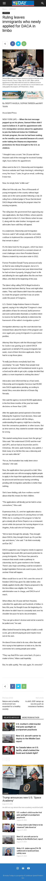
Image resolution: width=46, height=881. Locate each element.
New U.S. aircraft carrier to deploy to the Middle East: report (28, 738)
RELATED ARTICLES (11, 718)
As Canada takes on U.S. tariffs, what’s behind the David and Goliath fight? (27, 750)
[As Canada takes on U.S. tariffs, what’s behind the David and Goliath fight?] (8, 750)
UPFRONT (12, 9)
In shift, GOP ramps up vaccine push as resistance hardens (34, 704)
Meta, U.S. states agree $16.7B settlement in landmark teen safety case (29, 850)
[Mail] (23, 868)
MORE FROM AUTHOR (30, 718)
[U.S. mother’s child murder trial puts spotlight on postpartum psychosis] (8, 727)
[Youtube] (28, 868)
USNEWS (5, 793)
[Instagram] (18, 868)
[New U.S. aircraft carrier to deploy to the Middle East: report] (8, 738)
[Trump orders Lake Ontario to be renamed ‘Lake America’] (8, 828)
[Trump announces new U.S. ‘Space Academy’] (23, 780)
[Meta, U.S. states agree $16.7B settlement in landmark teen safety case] (8, 851)
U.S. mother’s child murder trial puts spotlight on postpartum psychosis (28, 727)
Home (4, 9)
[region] (23, 95)
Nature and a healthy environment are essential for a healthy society (11, 705)
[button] (23, 95)
